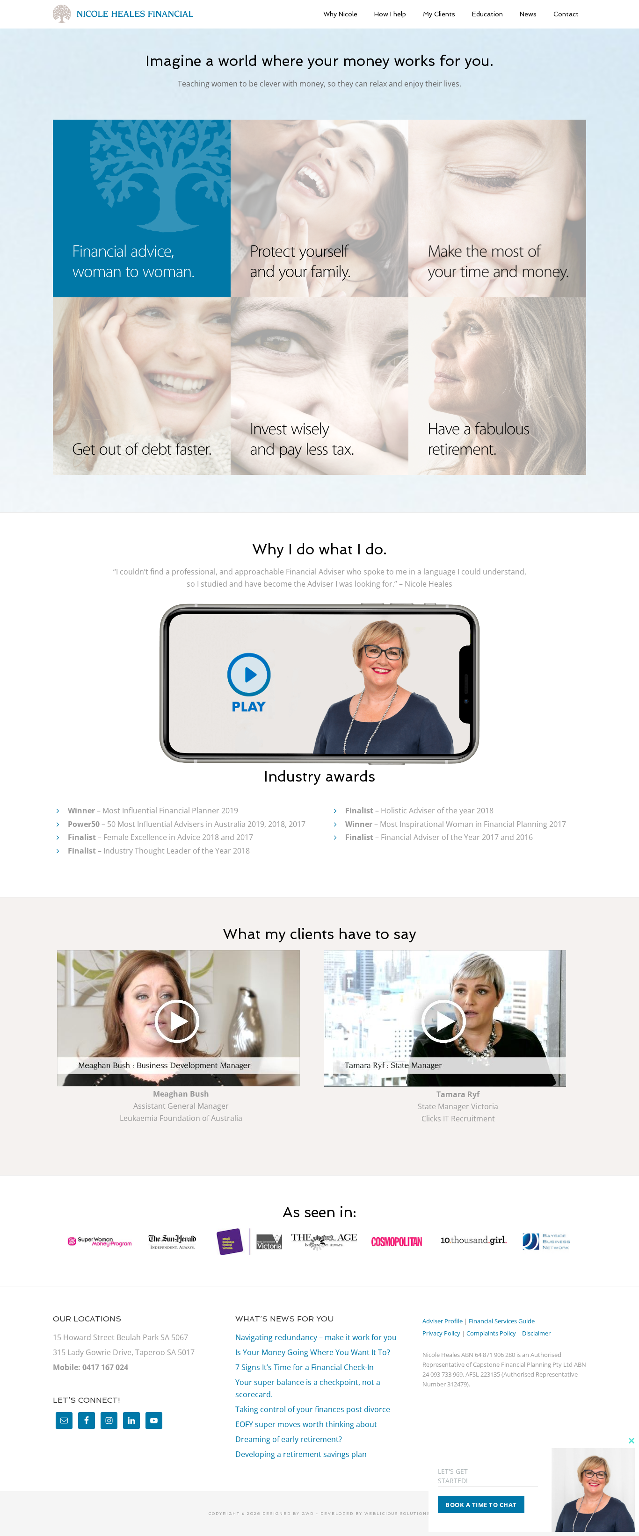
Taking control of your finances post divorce (312, 1409)
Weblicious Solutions (397, 1513)
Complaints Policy (491, 1333)
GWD (307, 1513)
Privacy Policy (441, 1333)
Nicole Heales (123, 14)
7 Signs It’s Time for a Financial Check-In (304, 1367)
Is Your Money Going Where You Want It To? (312, 1352)
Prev (51, 1243)
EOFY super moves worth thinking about (306, 1424)
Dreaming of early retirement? (288, 1439)
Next (588, 1243)
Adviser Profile (442, 1321)
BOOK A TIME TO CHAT (481, 1504)
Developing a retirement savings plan (301, 1454)
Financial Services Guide (502, 1321)
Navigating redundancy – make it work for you (316, 1337)
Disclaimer (536, 1333)
